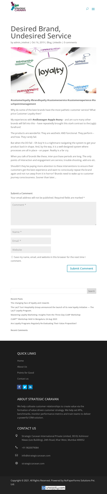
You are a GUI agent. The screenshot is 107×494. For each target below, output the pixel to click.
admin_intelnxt (21, 42)
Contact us (23, 378)
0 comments (70, 42)
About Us (22, 366)
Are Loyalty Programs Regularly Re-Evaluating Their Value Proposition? (44, 323)
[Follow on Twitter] (25, 387)
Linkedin (57, 42)
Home (20, 360)
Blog (49, 42)
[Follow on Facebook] (19, 387)
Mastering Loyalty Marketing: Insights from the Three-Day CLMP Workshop (46, 314)
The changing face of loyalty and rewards (30, 303)
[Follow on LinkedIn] (30, 387)
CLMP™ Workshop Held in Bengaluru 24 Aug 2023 (34, 319)
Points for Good (25, 372)
